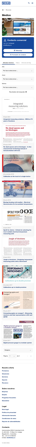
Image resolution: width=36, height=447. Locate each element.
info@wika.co (7, 45)
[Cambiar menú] (32, 3)
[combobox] (18, 70)
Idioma (4, 83)
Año (3, 67)
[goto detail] (18, 110)
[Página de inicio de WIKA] (6, 3)
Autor (3, 75)
